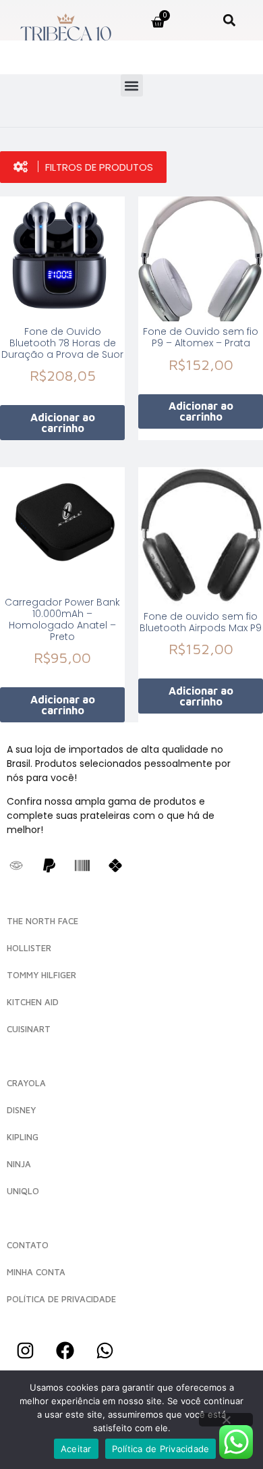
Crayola (26, 1082)
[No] (226, 1419)
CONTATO (28, 1244)
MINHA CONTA (36, 1271)
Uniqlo (23, 1190)
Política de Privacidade (161, 1448)
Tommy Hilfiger (41, 974)
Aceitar (76, 1448)
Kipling (22, 1136)
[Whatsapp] (104, 1351)
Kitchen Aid (33, 1001)
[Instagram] (25, 1351)
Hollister (29, 947)
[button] (229, 20)
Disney (21, 1109)
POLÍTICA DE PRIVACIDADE (61, 1298)
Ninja (19, 1163)
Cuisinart (29, 1028)
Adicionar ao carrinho (62, 422)
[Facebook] (65, 1351)
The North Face (42, 920)
